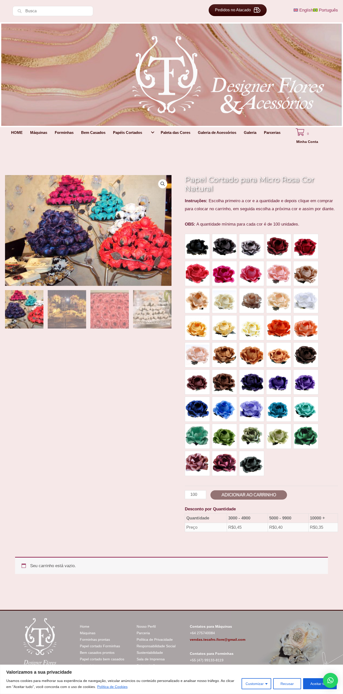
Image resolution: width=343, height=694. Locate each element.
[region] (171, 679)
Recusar (287, 684)
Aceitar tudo (319, 684)
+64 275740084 (202, 633)
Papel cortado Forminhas (100, 646)
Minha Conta (307, 142)
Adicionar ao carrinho (248, 495)
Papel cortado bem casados (102, 659)
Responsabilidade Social (156, 646)
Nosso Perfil (146, 626)
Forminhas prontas (95, 639)
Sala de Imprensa (151, 659)
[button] (152, 132)
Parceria (143, 633)
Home (84, 626)
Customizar (255, 684)
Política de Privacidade (155, 639)
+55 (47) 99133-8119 (206, 660)
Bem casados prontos (97, 653)
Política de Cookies (112, 687)
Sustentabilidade (150, 653)
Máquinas (87, 633)
